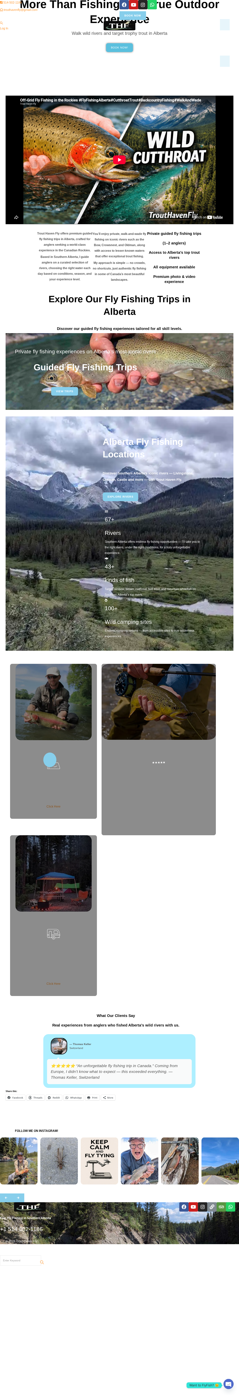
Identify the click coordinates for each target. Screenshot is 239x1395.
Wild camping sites (128, 622)
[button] (6, 1197)
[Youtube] (133, 4)
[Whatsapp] (152, 4)
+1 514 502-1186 (22, 1229)
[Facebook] (124, 4)
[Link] (212, 1207)
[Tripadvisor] (221, 1207)
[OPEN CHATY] (229, 1385)
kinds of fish (119, 580)
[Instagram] (143, 4)
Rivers (113, 533)
